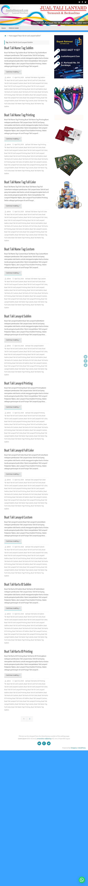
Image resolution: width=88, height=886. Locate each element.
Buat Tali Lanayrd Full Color (13, 98)
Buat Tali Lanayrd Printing (32, 98)
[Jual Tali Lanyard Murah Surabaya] (82, 2)
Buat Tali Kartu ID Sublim (20, 95)
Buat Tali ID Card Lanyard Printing (15, 86)
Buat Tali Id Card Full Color (33, 80)
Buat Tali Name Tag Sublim (18, 48)
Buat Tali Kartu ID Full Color (28, 92)
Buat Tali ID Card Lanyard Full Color (35, 83)
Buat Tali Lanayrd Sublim (17, 316)
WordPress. (82, 748)
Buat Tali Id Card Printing (18, 89)
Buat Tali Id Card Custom (15, 80)
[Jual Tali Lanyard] (79, 2)
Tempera (74, 748)
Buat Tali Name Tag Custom (24, 101)
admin (9, 77)
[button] (82, 880)
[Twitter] (85, 2)
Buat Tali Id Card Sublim (35, 89)
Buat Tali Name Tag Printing (20, 104)
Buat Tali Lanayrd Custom (38, 95)
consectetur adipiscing (44, 739)
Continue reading (12, 72)
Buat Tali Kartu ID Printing (18, 651)
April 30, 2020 (19, 77)
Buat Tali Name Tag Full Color (20, 182)
